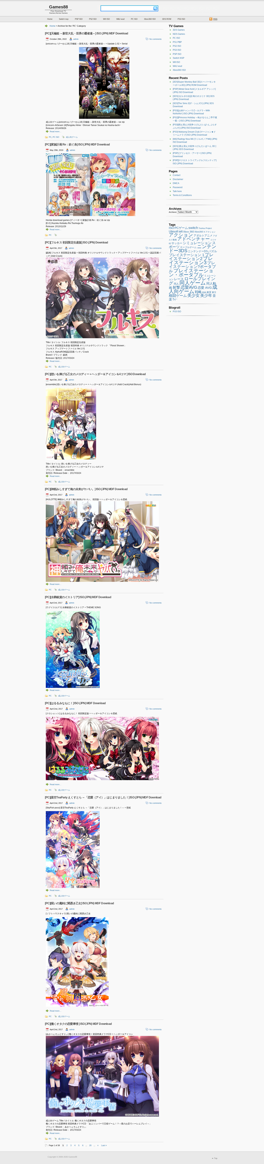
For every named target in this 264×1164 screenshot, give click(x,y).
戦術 (204, 292)
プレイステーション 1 (186, 255)
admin (75, 39)
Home (49, 19)
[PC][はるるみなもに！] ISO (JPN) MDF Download (75, 703)
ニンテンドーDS (198, 251)
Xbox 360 (188, 231)
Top (215, 1158)
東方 (214, 292)
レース (179, 279)
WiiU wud (120, 19)
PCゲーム (181, 228)
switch (193, 228)
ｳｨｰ (175, 299)
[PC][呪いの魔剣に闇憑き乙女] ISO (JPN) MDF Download (79, 903)
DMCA (176, 183)
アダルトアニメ (203, 235)
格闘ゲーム (178, 296)
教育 (209, 292)
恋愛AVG (189, 287)
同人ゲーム (192, 283)
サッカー (177, 243)
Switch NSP (178, 58)
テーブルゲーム (188, 247)
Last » (104, 1145)
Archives (173, 212)
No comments (155, 39)
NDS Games (179, 34)
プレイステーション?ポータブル (192, 267)
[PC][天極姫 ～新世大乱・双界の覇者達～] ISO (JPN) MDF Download (86, 33)
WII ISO (106, 19)
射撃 (176, 287)
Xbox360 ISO (150, 19)
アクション (181, 234)
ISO (171, 228)
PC (50, 137)
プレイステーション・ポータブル (191, 272)
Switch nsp (63, 19)
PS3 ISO (181, 19)
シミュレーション (197, 243)
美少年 (206, 295)
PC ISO (134, 19)
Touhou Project (205, 228)
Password (177, 187)
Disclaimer (178, 179)
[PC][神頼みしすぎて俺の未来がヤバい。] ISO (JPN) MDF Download (86, 489)
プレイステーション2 (191, 256)
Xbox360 (198, 232)
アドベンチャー (193, 238)
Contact (176, 175)
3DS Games (179, 30)
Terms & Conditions (182, 195)
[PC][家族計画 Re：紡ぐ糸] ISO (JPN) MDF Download (77, 144)
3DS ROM (166, 19)
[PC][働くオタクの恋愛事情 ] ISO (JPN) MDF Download (78, 1023)
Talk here (177, 191)
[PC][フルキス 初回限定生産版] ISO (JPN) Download (76, 242)
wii (181, 231)
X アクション (210, 232)
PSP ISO (79, 19)
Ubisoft (173, 231)
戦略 (198, 292)
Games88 (58, 6)
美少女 (193, 295)
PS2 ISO (93, 19)
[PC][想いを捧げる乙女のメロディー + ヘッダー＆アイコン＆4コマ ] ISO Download (95, 374)
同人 (176, 283)
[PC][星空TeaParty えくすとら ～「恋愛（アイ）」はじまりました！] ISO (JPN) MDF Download (103, 797)
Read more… (55, 131)
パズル (212, 251)
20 (90, 1145)
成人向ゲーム (72, 137)
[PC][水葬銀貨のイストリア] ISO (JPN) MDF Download (78, 597)
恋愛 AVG (205, 287)
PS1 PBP (177, 42)
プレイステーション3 (191, 260)
